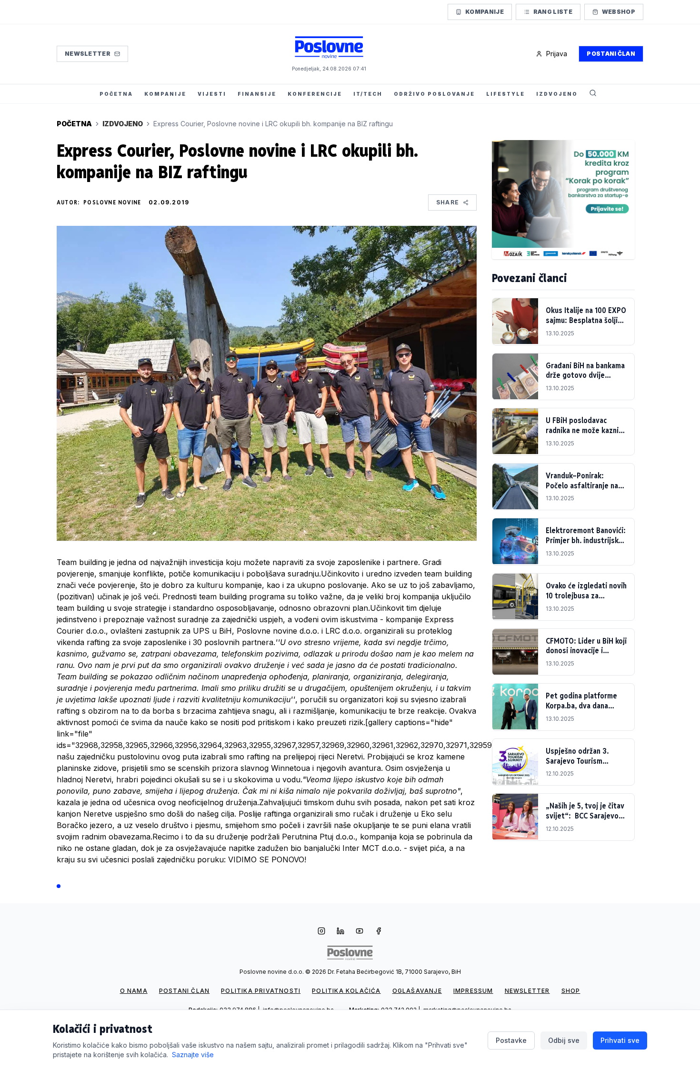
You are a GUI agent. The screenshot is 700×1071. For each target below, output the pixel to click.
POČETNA (116, 93)
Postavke (511, 1040)
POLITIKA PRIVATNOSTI (260, 990)
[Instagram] (321, 932)
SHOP (570, 990)
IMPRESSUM (473, 990)
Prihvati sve (620, 1040)
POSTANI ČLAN (184, 990)
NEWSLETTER (527, 990)
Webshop (618, 11)
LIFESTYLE (505, 93)
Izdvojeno (122, 124)
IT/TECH (367, 93)
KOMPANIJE (165, 93)
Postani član (611, 53)
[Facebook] (378, 932)
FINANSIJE (257, 93)
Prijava (556, 54)
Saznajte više (193, 1055)
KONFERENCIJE (315, 93)
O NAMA (134, 990)
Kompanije (484, 11)
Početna (74, 124)
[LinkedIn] (340, 932)
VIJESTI (212, 93)
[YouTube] (359, 932)
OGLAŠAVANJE (417, 990)
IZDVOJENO (557, 93)
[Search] (592, 93)
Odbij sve (564, 1040)
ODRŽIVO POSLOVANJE (434, 93)
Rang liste (552, 11)
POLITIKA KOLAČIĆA (346, 990)
